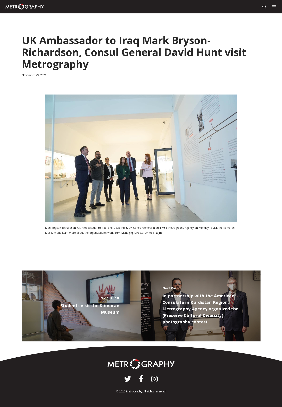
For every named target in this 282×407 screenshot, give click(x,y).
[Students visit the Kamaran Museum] (81, 306)
